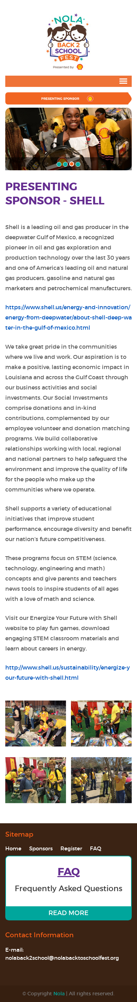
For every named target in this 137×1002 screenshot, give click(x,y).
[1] (59, 164)
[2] (65, 164)
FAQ (95, 848)
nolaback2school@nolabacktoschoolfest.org (62, 958)
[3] (71, 163)
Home (13, 848)
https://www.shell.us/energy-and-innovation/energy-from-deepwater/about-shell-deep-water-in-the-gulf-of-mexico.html (68, 317)
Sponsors (41, 848)
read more (68, 913)
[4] (78, 164)
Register (71, 848)
